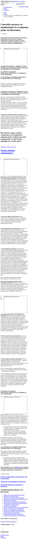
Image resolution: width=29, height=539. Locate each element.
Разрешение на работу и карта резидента (14, 511)
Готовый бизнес (8, 7)
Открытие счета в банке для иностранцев (15, 515)
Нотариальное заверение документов (13, 514)
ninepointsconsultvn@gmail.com (9, 521)
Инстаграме (18, 467)
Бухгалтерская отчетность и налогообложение (16, 507)
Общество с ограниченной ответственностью (16, 499)
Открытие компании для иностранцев (14, 497)
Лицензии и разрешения (10, 506)
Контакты (6, 10)
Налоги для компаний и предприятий (14, 508)
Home (5, 12)
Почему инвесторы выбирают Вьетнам (14, 495)
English (26, 6)
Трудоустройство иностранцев (12, 512)
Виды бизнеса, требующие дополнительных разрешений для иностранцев (15, 504)
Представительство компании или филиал (15, 501)
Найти (2, 4)
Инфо (5, 8)
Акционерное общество (10, 500)
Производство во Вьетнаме (11, 496)
